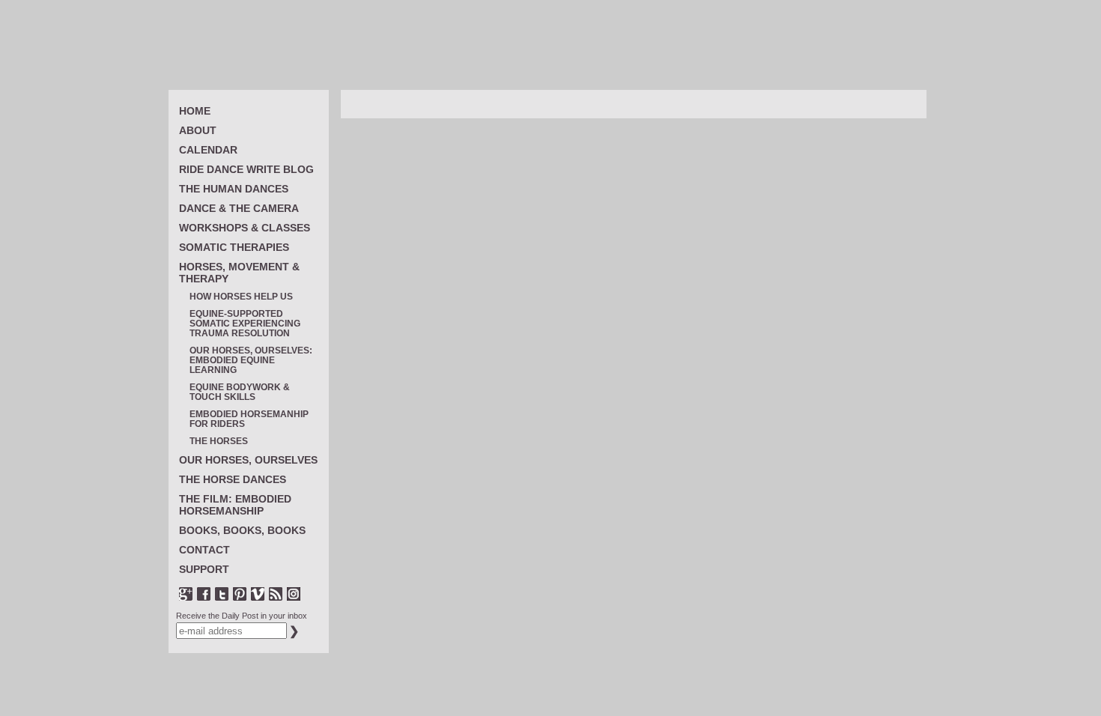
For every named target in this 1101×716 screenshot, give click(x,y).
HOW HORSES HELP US (241, 297)
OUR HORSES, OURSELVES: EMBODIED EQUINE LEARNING (250, 360)
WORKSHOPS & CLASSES (244, 228)
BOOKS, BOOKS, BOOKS (242, 530)
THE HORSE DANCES (232, 479)
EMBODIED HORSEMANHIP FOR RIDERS (249, 419)
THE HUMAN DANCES (233, 189)
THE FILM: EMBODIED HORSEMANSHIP (235, 505)
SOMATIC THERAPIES (234, 247)
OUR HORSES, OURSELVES (248, 460)
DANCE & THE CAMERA (239, 208)
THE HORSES (218, 441)
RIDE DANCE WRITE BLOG (246, 169)
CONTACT (204, 550)
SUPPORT (204, 569)
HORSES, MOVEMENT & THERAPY (239, 273)
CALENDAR (208, 150)
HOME (194, 111)
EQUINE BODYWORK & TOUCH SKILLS (239, 392)
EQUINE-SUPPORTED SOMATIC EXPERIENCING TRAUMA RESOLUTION (244, 324)
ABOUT (197, 130)
